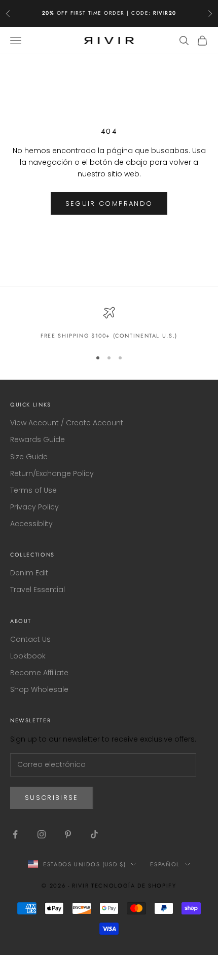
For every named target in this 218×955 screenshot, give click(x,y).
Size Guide (29, 457)
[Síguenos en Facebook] (15, 834)
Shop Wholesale (39, 689)
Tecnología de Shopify (133, 885)
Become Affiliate (39, 673)
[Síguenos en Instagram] (42, 834)
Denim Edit (29, 573)
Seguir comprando (109, 203)
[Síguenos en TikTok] (94, 834)
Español (165, 864)
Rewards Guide (37, 439)
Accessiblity (31, 524)
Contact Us (30, 639)
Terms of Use (33, 490)
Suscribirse (52, 797)
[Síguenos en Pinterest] (68, 834)
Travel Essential (37, 589)
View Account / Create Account (66, 423)
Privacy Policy (34, 507)
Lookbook (28, 656)
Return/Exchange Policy (52, 473)
